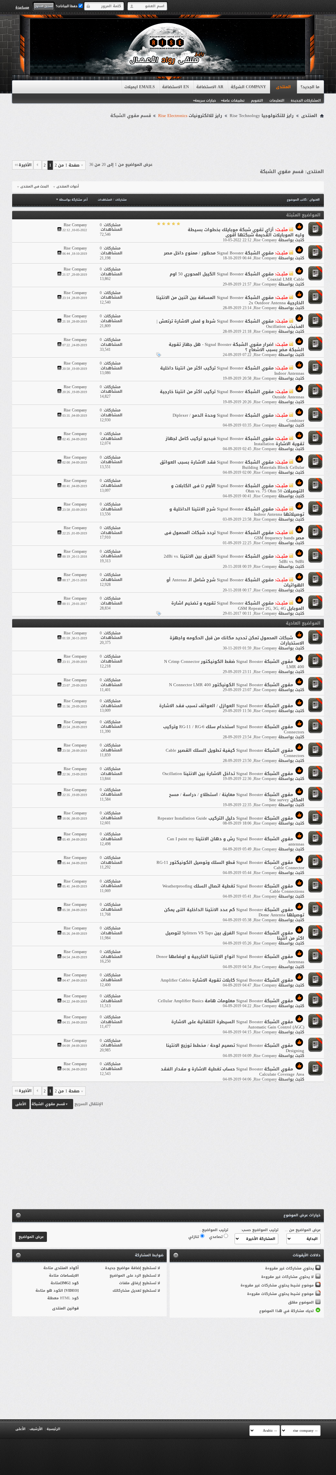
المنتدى (283, 86)
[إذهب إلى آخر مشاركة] (59, 230)
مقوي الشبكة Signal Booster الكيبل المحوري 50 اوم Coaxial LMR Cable (237, 276)
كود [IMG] (69, 1283)
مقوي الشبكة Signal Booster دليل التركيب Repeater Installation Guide (225, 818)
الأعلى (20, 1104)
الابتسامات (69, 1275)
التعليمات (276, 100)
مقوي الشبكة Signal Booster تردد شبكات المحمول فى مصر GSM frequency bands (234, 535)
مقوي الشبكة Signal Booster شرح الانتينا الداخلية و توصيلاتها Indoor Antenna (236, 511)
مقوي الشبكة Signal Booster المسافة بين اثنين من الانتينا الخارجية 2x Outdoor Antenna (230, 300)
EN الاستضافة (175, 86)
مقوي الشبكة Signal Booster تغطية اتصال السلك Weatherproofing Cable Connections (233, 888)
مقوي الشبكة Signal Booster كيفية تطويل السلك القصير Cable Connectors (235, 753)
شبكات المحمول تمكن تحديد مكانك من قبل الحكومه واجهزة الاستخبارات (237, 640)
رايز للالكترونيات (190, 116)
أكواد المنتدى (66, 1268)
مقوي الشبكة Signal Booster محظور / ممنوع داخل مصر (219, 253)
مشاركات (121, 199)
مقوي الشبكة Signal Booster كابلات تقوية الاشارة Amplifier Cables (226, 980)
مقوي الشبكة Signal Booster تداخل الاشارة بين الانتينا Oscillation (227, 773)
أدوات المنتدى (67, 186)
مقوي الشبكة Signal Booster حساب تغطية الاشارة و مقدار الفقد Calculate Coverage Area (232, 1071)
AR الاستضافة (209, 86)
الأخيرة (25, 165)
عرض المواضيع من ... (303, 1229)
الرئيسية (53, 1429)
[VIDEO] (71, 1290)
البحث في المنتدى (34, 186)
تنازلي (194, 1236)
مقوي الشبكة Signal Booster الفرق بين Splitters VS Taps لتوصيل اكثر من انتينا (234, 935)
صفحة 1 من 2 (67, 165)
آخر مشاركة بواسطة (73, 200)
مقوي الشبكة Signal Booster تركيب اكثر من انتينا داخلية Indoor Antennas (232, 370)
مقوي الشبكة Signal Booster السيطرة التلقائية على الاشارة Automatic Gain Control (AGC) (237, 1024)
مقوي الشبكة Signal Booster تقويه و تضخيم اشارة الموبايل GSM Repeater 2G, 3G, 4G (237, 605)
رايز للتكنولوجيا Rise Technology (262, 116)
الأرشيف (36, 1429)
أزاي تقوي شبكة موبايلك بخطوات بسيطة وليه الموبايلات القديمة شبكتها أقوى (246, 232)
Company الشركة (248, 86)
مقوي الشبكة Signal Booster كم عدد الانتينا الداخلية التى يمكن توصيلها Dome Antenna (234, 912)
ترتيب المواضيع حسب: (259, 1229)
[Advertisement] (168, 138)
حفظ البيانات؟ (67, 6)
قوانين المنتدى (65, 1308)
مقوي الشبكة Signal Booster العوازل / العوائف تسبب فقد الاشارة (226, 706)
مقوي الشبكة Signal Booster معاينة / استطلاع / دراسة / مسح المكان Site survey (236, 797)
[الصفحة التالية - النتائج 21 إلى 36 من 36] (37, 164)
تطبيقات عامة (233, 100)
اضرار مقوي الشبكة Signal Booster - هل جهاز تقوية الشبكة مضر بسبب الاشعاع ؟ (236, 347)
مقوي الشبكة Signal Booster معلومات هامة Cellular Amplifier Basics (225, 1001)
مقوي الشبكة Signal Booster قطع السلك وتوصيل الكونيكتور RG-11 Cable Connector (230, 865)
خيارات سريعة (205, 100)
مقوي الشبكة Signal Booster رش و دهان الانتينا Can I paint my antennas (235, 841)
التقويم (257, 100)
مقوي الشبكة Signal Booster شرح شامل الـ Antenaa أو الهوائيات (235, 582)
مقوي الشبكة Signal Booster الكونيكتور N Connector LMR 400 (231, 685)
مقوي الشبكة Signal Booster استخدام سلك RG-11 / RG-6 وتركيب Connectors (233, 729)
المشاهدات (105, 199)
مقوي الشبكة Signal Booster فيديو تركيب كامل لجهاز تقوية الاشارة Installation (234, 441)
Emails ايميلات (139, 86)
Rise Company (265, 240)
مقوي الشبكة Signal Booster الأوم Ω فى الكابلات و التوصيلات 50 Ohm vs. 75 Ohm (237, 488)
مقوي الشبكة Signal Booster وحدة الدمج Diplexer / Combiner (238, 418)
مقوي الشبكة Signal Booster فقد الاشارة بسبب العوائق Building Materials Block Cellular (232, 464)
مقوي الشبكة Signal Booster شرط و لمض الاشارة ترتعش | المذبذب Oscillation (230, 323)
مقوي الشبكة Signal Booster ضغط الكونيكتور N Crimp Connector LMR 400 (234, 664)
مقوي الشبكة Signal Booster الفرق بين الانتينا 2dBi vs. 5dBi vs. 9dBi (234, 559)
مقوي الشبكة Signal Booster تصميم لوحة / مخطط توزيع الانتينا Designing (235, 1048)
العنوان (314, 200)
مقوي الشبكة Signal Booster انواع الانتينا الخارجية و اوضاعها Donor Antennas (230, 959)
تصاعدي (216, 1236)
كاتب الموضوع (296, 200)
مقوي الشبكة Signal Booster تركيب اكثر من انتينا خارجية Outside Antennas (232, 394)
